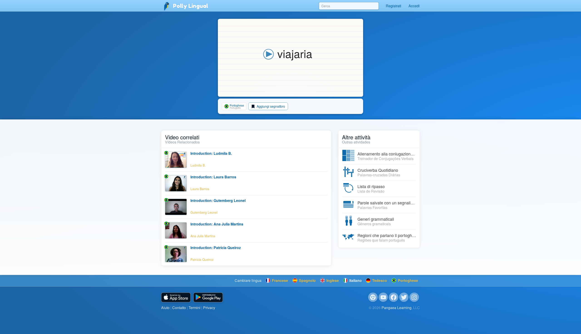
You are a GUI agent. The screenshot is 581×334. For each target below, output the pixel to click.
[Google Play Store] (208, 297)
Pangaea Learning (396, 307)
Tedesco (379, 280)
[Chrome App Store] (373, 297)
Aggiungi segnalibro (270, 106)
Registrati (393, 5)
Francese (279, 280)
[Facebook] (393, 297)
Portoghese (407, 280)
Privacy (209, 307)
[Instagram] (414, 297)
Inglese (332, 280)
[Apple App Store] (176, 297)
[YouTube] (383, 297)
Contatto (179, 307)
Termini (194, 307)
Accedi (414, 5)
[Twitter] (404, 297)
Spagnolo (307, 280)
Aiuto (165, 307)
